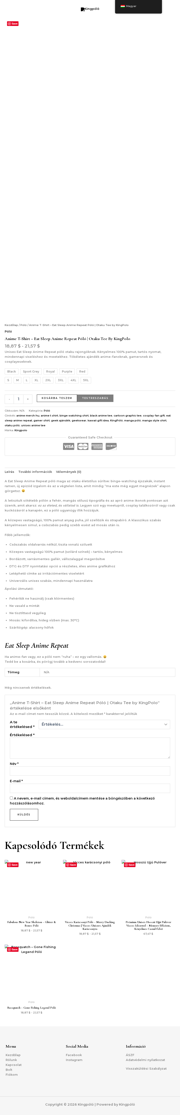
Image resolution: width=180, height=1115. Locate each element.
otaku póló (12, 425)
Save (15, 23)
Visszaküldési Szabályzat (146, 1068)
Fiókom (12, 1074)
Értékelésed (22, 735)
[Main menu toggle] (170, 9)
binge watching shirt (74, 415)
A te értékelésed (22, 724)
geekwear (79, 420)
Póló (23, 325)
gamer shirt (42, 420)
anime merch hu (27, 415)
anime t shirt (49, 415)
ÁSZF (130, 1055)
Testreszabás (95, 398)
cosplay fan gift (154, 415)
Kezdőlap (11, 325)
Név (14, 764)
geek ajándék (60, 420)
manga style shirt (154, 420)
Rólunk (11, 1060)
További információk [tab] (35, 472)
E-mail (16, 781)
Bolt (9, 1070)
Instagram (74, 1060)
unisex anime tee (33, 425)
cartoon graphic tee (128, 415)
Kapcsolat (14, 1065)
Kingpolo (21, 430)
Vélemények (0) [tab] (68, 472)
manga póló (132, 420)
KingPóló (116, 420)
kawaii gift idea (98, 420)
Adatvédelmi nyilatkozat (145, 1060)
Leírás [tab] (9, 472)
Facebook (74, 1055)
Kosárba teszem (57, 398)
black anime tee (101, 415)
